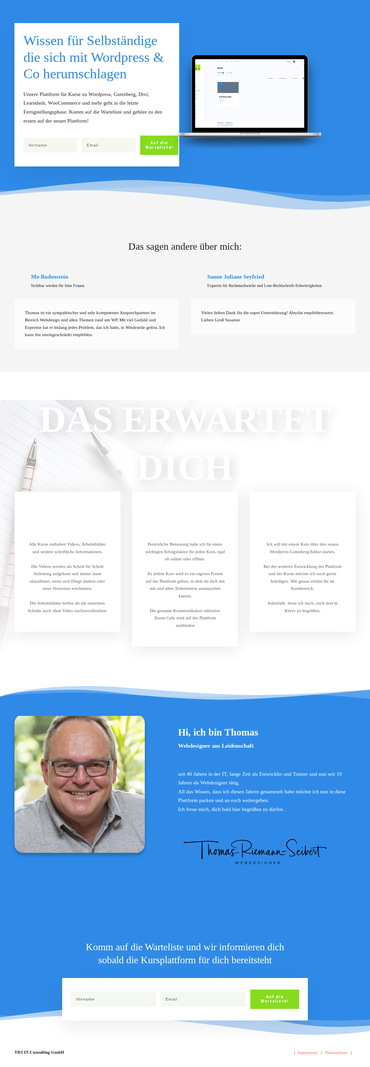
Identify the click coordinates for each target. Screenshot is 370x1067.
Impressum (307, 1052)
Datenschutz (336, 1052)
